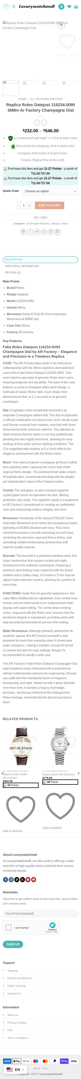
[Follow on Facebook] (5, 879)
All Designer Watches (46, 99)
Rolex (65, 223)
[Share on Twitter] (37, 232)
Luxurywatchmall (18, 861)
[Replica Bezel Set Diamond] (60, 746)
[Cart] (76, 6)
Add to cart (49, 205)
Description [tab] (13, 259)
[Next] (72, 48)
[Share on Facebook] (30, 232)
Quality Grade (11, 191)
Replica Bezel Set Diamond (58, 774)
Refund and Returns (20, 978)
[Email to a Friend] (44, 232)
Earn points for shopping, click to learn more (45, 146)
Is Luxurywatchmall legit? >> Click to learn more (45, 138)
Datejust (55, 223)
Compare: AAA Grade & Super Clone (42, 153)
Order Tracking (16, 985)
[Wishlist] (69, 6)
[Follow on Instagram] (11, 879)
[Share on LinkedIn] (57, 232)
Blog (37, 1068)
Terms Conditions (18, 1037)
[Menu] (6, 7)
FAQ (45, 1068)
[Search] (13, 6)
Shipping (13, 970)
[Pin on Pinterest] (51, 232)
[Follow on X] (22, 879)
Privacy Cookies (17, 1022)
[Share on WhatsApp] (23, 232)
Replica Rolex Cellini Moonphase (15, 776)
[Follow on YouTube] (33, 879)
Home (22, 99)
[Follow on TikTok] (16, 879)
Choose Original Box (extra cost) (42, 160)
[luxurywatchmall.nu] (36, 6)
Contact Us (14, 993)
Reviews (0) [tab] (13, 272)
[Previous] (9, 48)
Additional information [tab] (22, 266)
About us (13, 1014)
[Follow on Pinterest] (28, 879)
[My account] (61, 7)
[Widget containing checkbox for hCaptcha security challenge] (31, 927)
